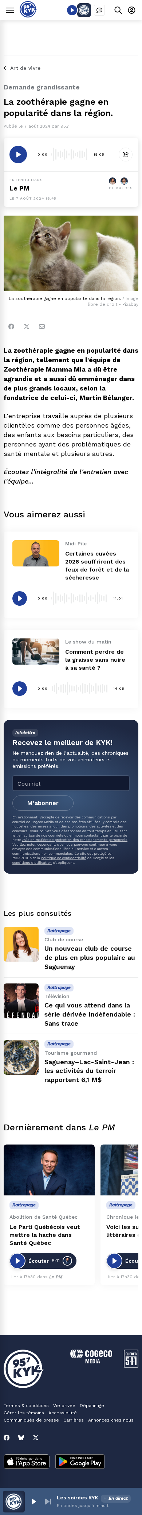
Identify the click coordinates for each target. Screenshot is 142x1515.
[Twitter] (26, 326)
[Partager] (126, 154)
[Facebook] (11, 326)
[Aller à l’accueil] (28, 15)
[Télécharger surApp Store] (27, 1462)
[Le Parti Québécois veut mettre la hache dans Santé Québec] (49, 1170)
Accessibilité (62, 1412)
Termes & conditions (26, 1405)
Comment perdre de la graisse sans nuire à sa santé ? (95, 659)
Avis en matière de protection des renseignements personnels (74, 840)
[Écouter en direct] (72, 10)
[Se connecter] (131, 10)
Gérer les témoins (24, 1412)
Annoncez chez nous (111, 1420)
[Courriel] (42, 326)
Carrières (73, 1420)
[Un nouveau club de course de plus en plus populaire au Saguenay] (21, 944)
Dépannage (92, 1405)
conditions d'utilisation (32, 863)
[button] (33, 1501)
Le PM (19, 188)
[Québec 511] (131, 1365)
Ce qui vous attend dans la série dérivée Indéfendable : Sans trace (89, 1014)
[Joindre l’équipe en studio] (99, 10)
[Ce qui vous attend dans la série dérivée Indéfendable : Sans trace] (21, 1000)
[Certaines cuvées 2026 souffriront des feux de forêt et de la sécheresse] (35, 553)
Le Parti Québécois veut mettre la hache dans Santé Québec (44, 1234)
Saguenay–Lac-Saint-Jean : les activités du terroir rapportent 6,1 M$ (89, 1071)
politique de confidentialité (63, 858)
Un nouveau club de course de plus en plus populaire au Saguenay (89, 957)
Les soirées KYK (77, 1497)
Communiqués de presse (31, 1420)
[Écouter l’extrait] (18, 154)
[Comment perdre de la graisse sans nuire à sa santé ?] (35, 651)
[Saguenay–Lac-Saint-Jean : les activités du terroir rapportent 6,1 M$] (21, 1057)
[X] (36, 1437)
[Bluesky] (21, 1437)
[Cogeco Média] (91, 1361)
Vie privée (64, 1405)
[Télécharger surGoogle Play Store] (79, 1462)
